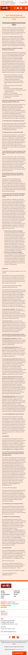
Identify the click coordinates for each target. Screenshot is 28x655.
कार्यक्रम (2, 596)
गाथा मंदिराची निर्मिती (5, 595)
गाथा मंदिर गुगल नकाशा (5, 4)
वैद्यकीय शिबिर (17, 593)
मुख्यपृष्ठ (3, 591)
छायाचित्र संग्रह (17, 591)
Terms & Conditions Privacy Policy (16, 647)
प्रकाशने (2, 598)
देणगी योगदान (12, 4)
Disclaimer (6, 647)
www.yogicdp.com (19, 649)
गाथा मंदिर (3, 593)
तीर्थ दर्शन (16, 595)
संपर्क (15, 596)
